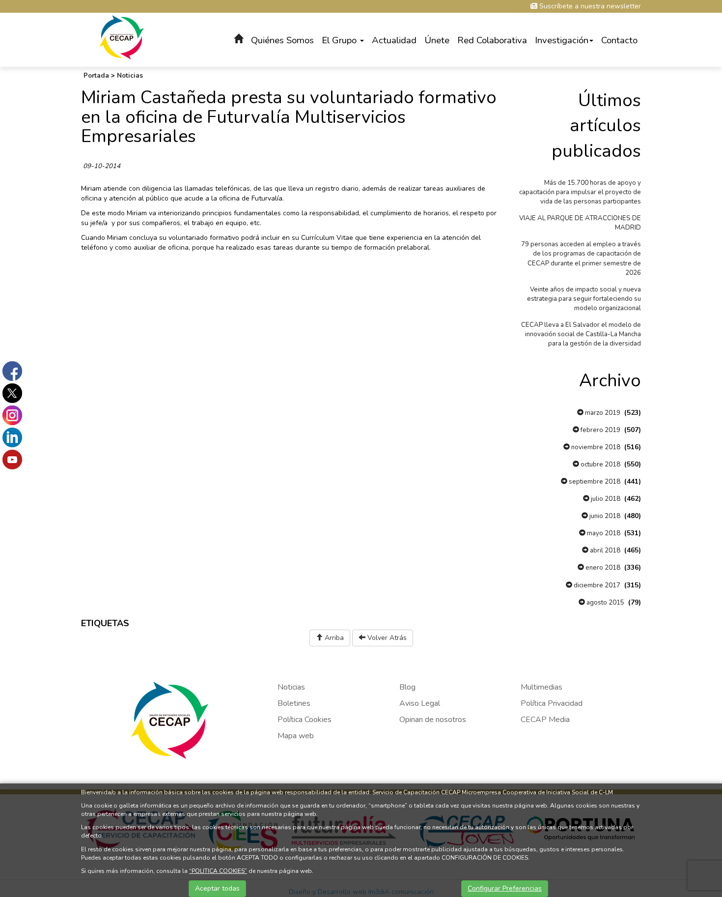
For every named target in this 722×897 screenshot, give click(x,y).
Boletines (294, 703)
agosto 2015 (604, 602)
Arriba (333, 637)
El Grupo (340, 40)
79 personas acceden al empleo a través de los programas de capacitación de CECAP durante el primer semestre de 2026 (581, 258)
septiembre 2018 (593, 481)
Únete (436, 40)
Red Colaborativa (492, 40)
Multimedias (541, 687)
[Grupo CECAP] (121, 36)
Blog (407, 687)
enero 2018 (602, 567)
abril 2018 (604, 550)
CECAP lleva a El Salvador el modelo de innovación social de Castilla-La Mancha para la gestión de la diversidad (581, 334)
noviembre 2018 (595, 447)
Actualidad (394, 40)
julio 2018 (604, 498)
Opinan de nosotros (432, 719)
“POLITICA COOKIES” (218, 871)
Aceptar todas (217, 888)
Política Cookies (305, 719)
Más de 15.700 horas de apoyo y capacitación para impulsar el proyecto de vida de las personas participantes (580, 192)
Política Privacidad (552, 703)
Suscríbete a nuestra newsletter (589, 6)
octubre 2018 (599, 464)
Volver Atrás (386, 637)
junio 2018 (604, 516)
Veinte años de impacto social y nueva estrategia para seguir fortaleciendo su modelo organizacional (584, 299)
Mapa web (296, 735)
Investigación (561, 40)
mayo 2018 (602, 533)
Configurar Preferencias (505, 888)
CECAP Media (545, 719)
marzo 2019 (601, 412)
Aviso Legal (419, 703)
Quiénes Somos (282, 40)
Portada (96, 75)
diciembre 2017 (596, 585)
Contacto (619, 40)
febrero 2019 (599, 430)
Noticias (130, 75)
